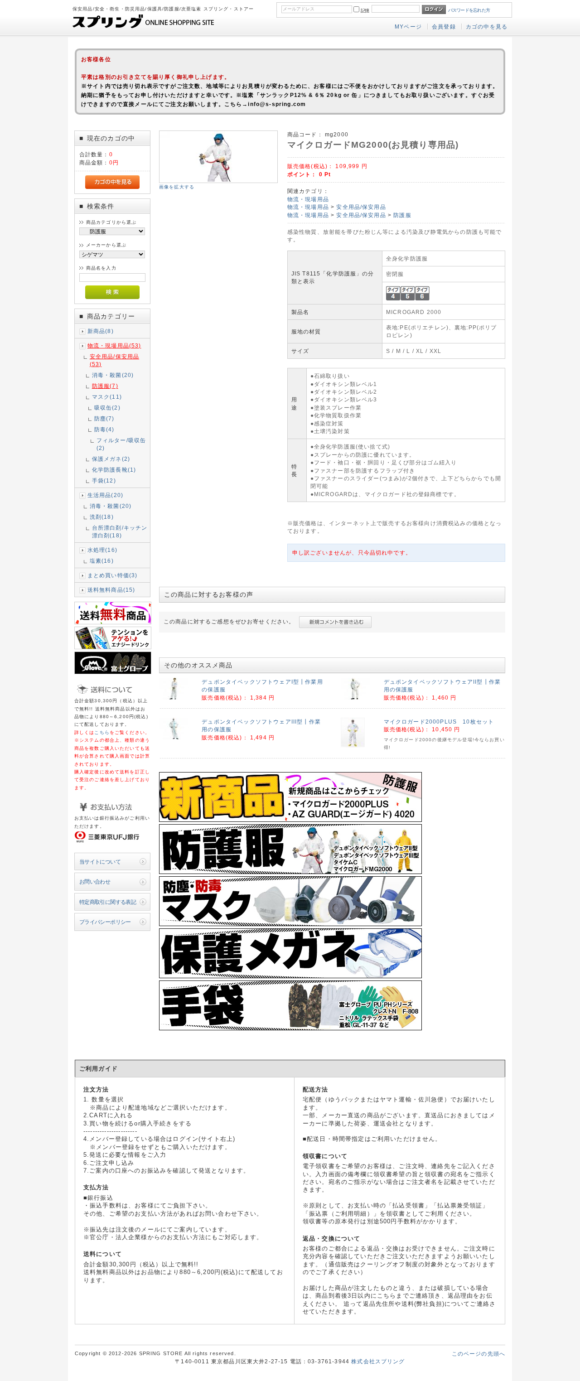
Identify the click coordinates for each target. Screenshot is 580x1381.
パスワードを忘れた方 (469, 10)
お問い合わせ (95, 881)
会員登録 (444, 26)
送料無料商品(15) (111, 590)
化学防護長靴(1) (114, 470)
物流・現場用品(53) (114, 345)
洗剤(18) (102, 517)
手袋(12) (104, 480)
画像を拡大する (176, 186)
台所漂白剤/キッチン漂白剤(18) (120, 531)
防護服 (402, 215)
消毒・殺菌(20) (113, 375)
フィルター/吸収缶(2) (121, 444)
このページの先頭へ (478, 1354)
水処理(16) (102, 550)
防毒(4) (104, 429)
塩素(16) (102, 561)
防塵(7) (104, 418)
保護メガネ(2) (111, 459)
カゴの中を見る (487, 26)
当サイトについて (100, 861)
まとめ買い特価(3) (112, 575)
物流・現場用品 (308, 199)
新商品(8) (100, 331)
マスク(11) (107, 397)
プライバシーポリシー (105, 922)
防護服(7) (105, 386)
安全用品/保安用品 (361, 207)
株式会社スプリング (378, 1361)
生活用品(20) (105, 495)
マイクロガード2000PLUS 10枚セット (439, 721)
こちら (101, 732)
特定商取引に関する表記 (107, 902)
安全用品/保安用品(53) (114, 360)
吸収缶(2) (107, 407)
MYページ (408, 26)
